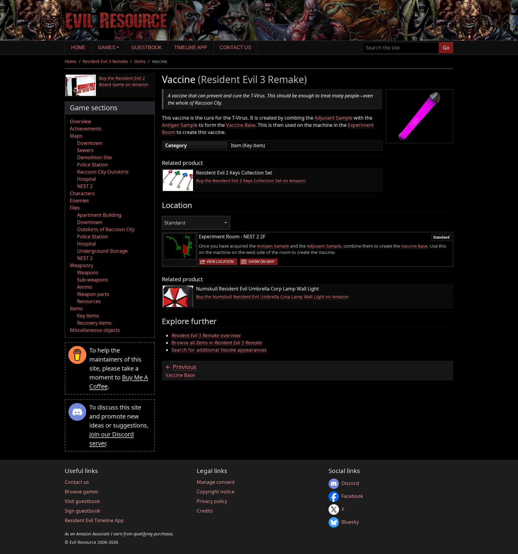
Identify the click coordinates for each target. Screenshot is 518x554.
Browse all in (216, 342)
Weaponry (81, 265)
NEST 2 (85, 186)
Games (106, 47)
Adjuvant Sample (333, 118)
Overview (80, 121)
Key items (88, 315)
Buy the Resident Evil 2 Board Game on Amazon (123, 81)
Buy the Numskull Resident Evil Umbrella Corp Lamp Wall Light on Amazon (272, 296)
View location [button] (220, 261)
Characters (82, 193)
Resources (89, 301)
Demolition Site (94, 157)
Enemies (79, 200)
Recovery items (94, 323)
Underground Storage (102, 251)
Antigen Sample (180, 125)
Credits (205, 511)
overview (206, 335)
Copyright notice (215, 491)
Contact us (235, 47)
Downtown (89, 143)
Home (78, 47)
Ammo (84, 287)
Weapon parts (93, 294)
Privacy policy (212, 501)
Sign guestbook (82, 511)
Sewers (85, 150)
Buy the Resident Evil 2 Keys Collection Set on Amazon (251, 180)
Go (446, 47)
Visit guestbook (82, 501)
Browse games (81, 491)
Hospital (86, 179)
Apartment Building (99, 215)
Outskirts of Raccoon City (106, 229)
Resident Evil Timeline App (94, 520)
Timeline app (190, 47)
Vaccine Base (240, 125)
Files (75, 207)
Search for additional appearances (219, 350)
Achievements (86, 128)
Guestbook (146, 47)
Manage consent (216, 482)
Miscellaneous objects (95, 330)
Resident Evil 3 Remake (105, 61)
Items (140, 61)
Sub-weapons (92, 279)
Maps (76, 136)
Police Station (92, 164)
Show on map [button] (261, 261)
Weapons (87, 272)
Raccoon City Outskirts (103, 171)
